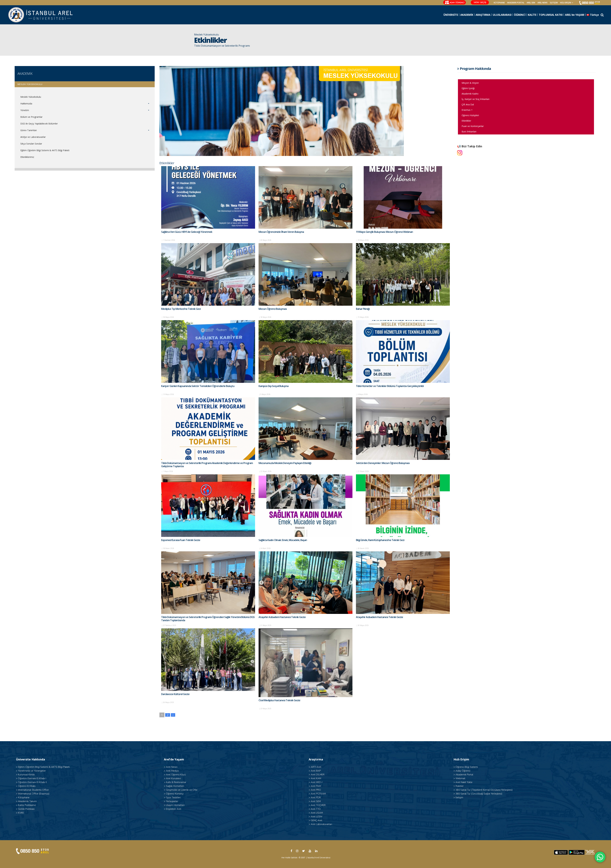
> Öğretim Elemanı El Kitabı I (31, 778)
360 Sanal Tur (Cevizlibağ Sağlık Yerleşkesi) (479, 793)
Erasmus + (467, 109)
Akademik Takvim (27, 801)
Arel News (171, 767)
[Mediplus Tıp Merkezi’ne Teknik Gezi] (208, 274)
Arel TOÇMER (318, 805)
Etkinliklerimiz (27, 156)
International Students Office (33, 789)
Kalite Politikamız (27, 805)
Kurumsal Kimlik (26, 774)
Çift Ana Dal (468, 104)
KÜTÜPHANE (499, 2)
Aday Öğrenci (463, 770)
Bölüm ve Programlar (31, 116)
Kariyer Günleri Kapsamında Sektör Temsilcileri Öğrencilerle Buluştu (197, 386)
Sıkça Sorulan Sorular (31, 143)
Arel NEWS (542, 2)
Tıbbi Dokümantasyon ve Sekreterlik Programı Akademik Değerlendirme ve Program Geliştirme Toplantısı (207, 464)
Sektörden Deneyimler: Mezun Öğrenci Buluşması (383, 463)
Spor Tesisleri (173, 797)
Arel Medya (172, 770)
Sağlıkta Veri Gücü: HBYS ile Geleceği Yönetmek (186, 232)
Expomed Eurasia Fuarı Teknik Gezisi (180, 540)
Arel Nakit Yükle (464, 782)
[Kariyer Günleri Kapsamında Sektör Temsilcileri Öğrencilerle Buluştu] (208, 351)
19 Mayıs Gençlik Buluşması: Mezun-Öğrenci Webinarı (384, 232)
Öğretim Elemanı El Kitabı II (32, 782)
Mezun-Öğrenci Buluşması (273, 309)
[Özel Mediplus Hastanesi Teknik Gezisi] (305, 662)
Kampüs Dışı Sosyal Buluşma (273, 386)
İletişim (554, 2)
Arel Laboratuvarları (321, 824)
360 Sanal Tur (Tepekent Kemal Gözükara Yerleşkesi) (484, 789)
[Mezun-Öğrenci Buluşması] (305, 274)
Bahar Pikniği (363, 309)
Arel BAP (316, 770)
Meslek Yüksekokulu (30, 96)
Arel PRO (316, 789)
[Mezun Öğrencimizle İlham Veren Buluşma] (305, 197)
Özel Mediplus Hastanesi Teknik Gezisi (279, 700)
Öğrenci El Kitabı (26, 786)
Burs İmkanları (469, 131)
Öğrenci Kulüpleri (470, 115)
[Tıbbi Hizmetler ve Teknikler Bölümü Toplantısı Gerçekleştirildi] (403, 351)
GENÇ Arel (316, 820)
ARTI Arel (316, 767)
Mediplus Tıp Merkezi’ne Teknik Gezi (181, 309)
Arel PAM (316, 786)
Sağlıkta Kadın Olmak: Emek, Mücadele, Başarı (283, 540)
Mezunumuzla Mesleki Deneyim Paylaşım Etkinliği (285, 463)
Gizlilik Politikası (26, 809)
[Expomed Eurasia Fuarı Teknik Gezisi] (208, 505)
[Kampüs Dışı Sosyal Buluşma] (305, 351)
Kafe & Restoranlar (176, 782)
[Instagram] (459, 152)
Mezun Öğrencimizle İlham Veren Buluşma (281, 232)
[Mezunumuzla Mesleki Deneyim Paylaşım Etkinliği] (305, 428)
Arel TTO (316, 809)
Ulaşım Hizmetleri (175, 805)
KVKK (21, 812)
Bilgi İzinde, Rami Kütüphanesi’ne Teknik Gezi (380, 540)
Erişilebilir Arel (173, 809)
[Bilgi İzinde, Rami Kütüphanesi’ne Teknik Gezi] (403, 505)
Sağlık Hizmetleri (175, 786)
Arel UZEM (316, 816)
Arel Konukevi (173, 778)
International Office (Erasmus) (33, 793)
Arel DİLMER (317, 774)
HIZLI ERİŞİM (565, 2)
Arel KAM (316, 778)
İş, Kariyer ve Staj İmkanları (475, 99)
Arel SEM (531, 2)
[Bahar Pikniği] (403, 274)
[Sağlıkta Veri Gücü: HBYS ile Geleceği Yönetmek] (208, 197)
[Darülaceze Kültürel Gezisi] (208, 659)
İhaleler (460, 786)
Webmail (460, 778)
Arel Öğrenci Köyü (176, 774)
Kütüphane (23, 797)
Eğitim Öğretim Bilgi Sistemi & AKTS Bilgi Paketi (44, 150)
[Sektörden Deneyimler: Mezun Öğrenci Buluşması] (403, 428)
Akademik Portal (464, 774)
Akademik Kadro (470, 93)
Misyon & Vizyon (470, 82)
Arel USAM (317, 812)
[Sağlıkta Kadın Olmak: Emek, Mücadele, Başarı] (305, 505)
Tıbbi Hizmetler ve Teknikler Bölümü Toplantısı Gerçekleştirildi (390, 386)
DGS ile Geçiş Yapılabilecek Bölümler (39, 123)
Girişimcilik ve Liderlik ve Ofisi (181, 789)
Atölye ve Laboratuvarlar (33, 136)
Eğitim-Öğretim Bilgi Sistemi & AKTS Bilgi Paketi (44, 767)
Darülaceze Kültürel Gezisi (175, 694)
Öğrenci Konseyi (174, 793)
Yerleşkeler (172, 801)
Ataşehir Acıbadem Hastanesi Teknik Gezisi (282, 617)
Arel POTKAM (318, 793)
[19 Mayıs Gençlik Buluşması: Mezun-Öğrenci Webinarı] (403, 197)
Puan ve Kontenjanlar (473, 126)
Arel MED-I (316, 782)
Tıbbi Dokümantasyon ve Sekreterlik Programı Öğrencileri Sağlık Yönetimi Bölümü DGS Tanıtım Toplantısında (208, 618)
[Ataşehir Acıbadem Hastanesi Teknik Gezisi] (305, 582)
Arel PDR (316, 797)
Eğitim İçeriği (468, 88)
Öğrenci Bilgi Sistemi (467, 767)
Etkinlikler (466, 120)
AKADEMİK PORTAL (515, 2)
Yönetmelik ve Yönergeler (32, 770)
